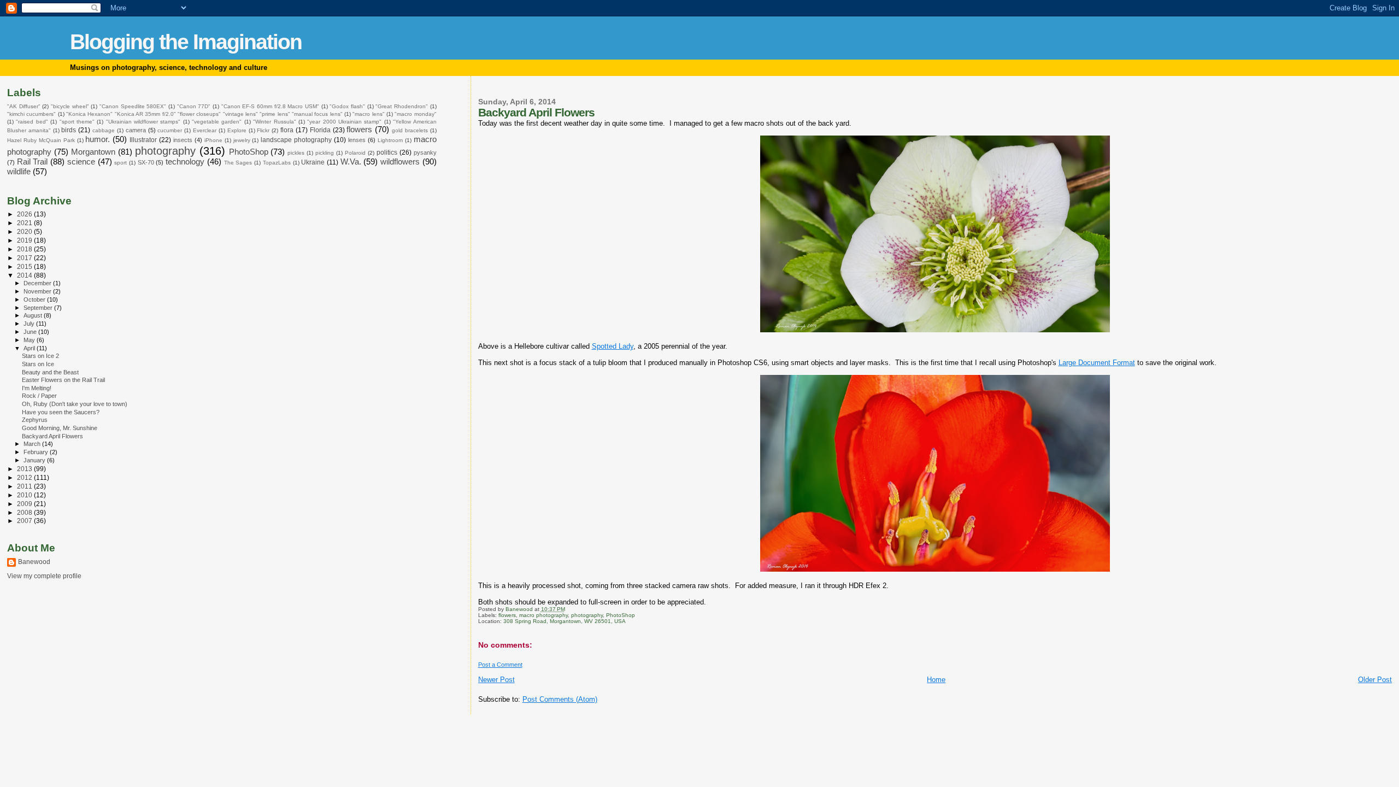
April (30, 348)
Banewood (34, 562)
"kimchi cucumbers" (31, 114)
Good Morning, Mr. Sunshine (59, 428)
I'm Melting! (36, 388)
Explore (236, 130)
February (36, 452)
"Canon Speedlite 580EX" (132, 106)
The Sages (238, 163)
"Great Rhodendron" (401, 106)
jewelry (241, 140)
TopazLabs (277, 163)
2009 (25, 503)
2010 (25, 494)
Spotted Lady (612, 346)
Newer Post (496, 680)
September (38, 307)
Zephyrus (35, 419)
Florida (320, 130)
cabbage (103, 130)
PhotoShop (620, 615)
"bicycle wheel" (70, 106)
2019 (25, 240)
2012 (25, 477)
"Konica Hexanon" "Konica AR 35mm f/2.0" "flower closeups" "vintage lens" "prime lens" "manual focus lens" (204, 114)
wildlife (19, 171)
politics (387, 152)
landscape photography (296, 140)
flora (286, 130)
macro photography (543, 615)
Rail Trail (32, 161)
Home (936, 680)
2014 (25, 275)
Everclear (204, 130)
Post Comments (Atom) (559, 699)
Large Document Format (1097, 363)
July (29, 323)
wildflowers (400, 161)
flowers (507, 615)
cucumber (169, 130)
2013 (25, 468)
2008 (25, 512)
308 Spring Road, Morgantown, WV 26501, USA (564, 621)
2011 (25, 486)
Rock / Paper (39, 395)
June (30, 331)
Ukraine (313, 162)
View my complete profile (44, 576)
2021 (25, 222)
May (30, 340)
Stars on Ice (38, 364)
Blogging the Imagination (186, 42)
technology (185, 161)
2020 (25, 231)
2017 (25, 257)
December (38, 283)
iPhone (213, 140)
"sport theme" (77, 122)
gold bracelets (410, 130)
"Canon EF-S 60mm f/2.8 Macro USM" (270, 106)
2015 (25, 266)
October (35, 299)
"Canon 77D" (194, 106)
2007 (25, 520)
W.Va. (350, 161)
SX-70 (146, 162)
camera (136, 130)
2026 (25, 214)
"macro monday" (415, 114)
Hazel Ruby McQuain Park (41, 140)
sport (120, 163)
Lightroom (390, 140)
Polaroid (355, 153)
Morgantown (93, 152)
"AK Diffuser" (23, 106)
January (35, 460)
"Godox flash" (347, 106)
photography (587, 615)
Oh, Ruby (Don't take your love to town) (74, 404)
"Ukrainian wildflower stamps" (143, 122)
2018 (25, 248)
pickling (324, 153)
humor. (97, 139)
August (33, 315)
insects (182, 140)
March (32, 444)
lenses (357, 140)
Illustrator (143, 140)
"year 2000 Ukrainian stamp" (344, 122)
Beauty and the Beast (50, 372)
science (81, 161)
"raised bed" (32, 122)
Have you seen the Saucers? (60, 412)
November (38, 291)
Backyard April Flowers (52, 436)
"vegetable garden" (217, 122)
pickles (295, 153)
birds (68, 130)
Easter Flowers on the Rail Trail (63, 380)
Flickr (263, 130)
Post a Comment (500, 664)
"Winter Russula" (274, 122)
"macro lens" (368, 114)
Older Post (1375, 680)
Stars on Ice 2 (40, 356)
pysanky (425, 152)
